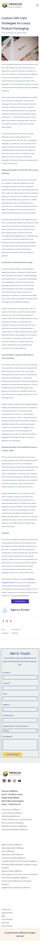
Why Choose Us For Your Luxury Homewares (20, 874)
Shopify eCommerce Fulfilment (14, 826)
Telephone (7, 705)
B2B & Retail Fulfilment (11, 816)
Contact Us (6, 909)
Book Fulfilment (8, 851)
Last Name (7, 683)
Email (5, 694)
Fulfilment (15, 633)
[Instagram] (14, 781)
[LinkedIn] (4, 781)
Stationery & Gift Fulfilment (12, 854)
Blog (3, 916)
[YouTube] (19, 781)
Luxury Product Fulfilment (12, 813)
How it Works (7, 926)
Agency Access (22, 33)
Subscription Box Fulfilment (13, 848)
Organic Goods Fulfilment (12, 871)
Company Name (8, 715)
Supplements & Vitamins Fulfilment (16, 887)
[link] (20, 38)
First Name (7, 672)
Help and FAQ (7, 913)
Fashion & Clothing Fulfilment (13, 858)
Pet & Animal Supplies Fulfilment (15, 878)
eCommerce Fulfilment (11, 810)
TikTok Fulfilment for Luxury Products (17, 819)
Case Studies (7, 919)
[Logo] (12, 5)
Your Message (8, 736)
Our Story (5, 923)
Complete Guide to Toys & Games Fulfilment (19, 861)
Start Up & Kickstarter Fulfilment (15, 829)
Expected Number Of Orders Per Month (16, 726)
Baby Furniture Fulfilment (12, 845)
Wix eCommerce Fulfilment (13, 823)
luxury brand (16, 629)
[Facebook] (9, 781)
